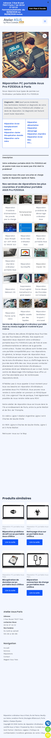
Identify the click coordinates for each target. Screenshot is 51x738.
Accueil (6, 648)
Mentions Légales (21, 730)
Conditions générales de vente (28, 733)
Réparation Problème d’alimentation (10, 211)
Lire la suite (10, 542)
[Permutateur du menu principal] (44, 21)
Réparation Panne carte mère (10, 316)
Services (7, 651)
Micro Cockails (35, 727)
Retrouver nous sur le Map (14, 433)
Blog (43, 733)
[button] (45, 36)
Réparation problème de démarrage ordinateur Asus (41, 213)
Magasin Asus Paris (11, 660)
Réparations (8, 654)
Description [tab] (7, 157)
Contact (7, 657)
